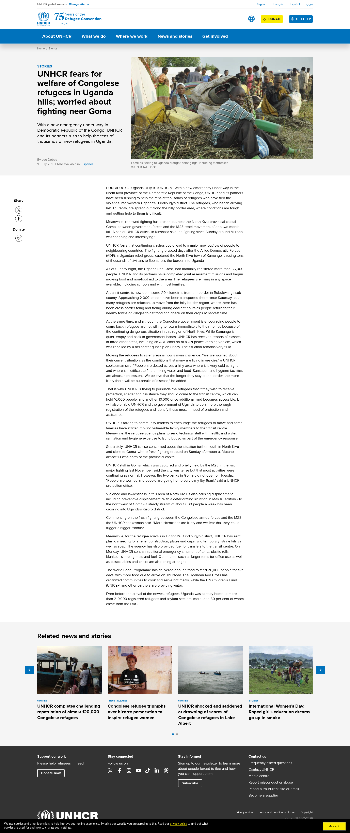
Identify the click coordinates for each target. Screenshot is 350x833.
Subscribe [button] (190, 783)
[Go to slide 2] (178, 735)
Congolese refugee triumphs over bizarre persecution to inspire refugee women (136, 712)
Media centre (259, 776)
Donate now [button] (51, 773)
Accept (334, 826)
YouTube (138, 770)
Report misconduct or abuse (271, 782)
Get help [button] (303, 19)
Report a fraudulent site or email (274, 789)
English (261, 4)
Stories (53, 48)
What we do (94, 36)
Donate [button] (274, 19)
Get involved (215, 36)
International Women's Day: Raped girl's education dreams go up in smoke (279, 712)
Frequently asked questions (270, 763)
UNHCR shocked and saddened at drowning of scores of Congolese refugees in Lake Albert (210, 715)
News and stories (175, 36)
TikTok (147, 770)
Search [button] (238, 18)
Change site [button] (77, 4)
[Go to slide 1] (174, 735)
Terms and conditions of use (277, 812)
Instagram (129, 770)
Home (41, 48)
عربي (309, 4)
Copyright (307, 812)
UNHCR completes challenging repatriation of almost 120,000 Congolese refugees (68, 712)
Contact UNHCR (261, 769)
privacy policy (178, 823)
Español (295, 4)
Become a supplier (263, 795)
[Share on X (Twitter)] (18, 210)
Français (278, 4)
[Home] (65, 18)
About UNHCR (56, 36)
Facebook (119, 770)
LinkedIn (157, 770)
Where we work (131, 36)
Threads (166, 770)
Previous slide (29, 670)
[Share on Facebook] (18, 218)
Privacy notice (244, 812)
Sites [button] (251, 18)
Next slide (320, 670)
